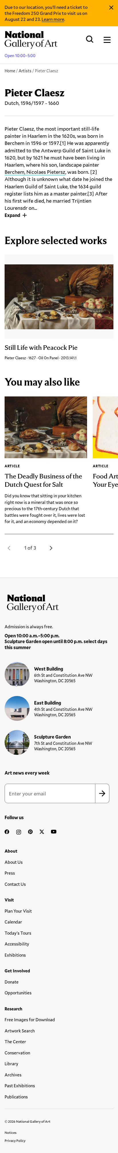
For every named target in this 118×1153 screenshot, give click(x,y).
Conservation (17, 1053)
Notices (11, 1132)
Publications (16, 1097)
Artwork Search (20, 1031)
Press (10, 873)
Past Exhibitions (20, 1085)
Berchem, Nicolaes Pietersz (35, 171)
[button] (9, 547)
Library (11, 1063)
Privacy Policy (15, 1140)
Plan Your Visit (18, 911)
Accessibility (17, 944)
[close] (111, 7)
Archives (13, 1075)
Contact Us (15, 884)
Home (10, 70)
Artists (25, 70)
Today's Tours (18, 933)
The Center (15, 1041)
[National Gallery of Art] (59, 602)
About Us (14, 862)
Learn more (53, 19)
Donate (12, 982)
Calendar (13, 922)
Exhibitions (15, 955)
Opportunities (18, 993)
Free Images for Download (30, 1019)
